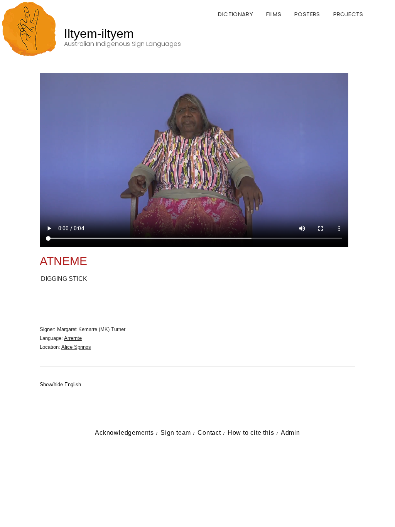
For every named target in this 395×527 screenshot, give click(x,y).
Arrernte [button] (73, 338)
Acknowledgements (124, 432)
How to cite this (251, 432)
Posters (307, 14)
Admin (290, 432)
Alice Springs (76, 347)
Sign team (175, 432)
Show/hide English (60, 384)
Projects (348, 14)
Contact (209, 432)
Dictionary (235, 14)
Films (273, 14)
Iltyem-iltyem (99, 34)
